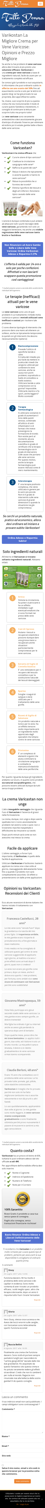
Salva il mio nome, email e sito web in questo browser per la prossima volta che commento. (21, 1471)
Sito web (6, 1455)
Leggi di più (24, 1504)
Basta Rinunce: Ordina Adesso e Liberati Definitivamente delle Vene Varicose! (22, 1237)
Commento (8, 1409)
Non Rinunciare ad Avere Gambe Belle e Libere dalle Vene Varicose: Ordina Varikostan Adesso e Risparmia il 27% (22, 249)
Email (5, 1446)
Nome (6, 1436)
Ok (17, 1504)
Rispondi (37, 1300)
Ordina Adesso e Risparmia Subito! (23, 539)
